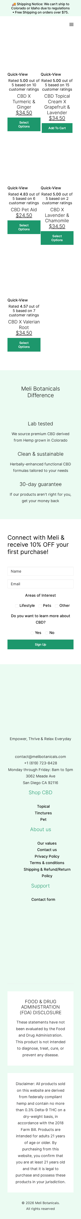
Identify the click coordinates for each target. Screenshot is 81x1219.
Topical (43, 806)
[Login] (55, 24)
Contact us (47, 849)
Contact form (43, 899)
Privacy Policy (47, 856)
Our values (47, 843)
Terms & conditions (47, 863)
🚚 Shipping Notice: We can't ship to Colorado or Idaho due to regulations (40, 6)
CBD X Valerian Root (24, 324)
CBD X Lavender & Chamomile (57, 215)
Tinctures (43, 813)
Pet (43, 819)
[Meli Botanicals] (8, 24)
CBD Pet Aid (24, 209)
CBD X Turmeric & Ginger (23, 101)
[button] (71, 24)
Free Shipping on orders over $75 (41, 12)
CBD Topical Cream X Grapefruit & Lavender (57, 104)
